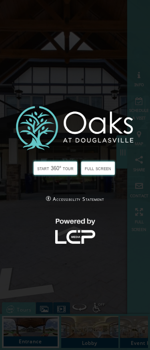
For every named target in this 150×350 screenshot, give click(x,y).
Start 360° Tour (55, 168)
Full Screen (98, 168)
